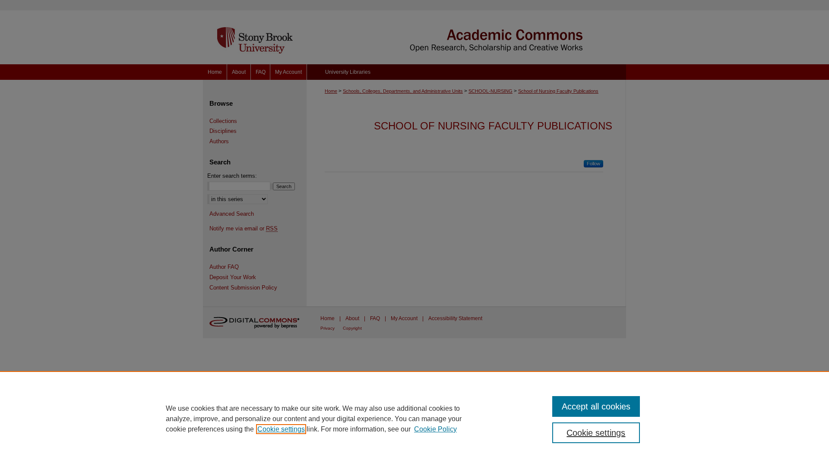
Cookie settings (281, 429)
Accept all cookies (596, 406)
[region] (414, 418)
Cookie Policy (435, 429)
